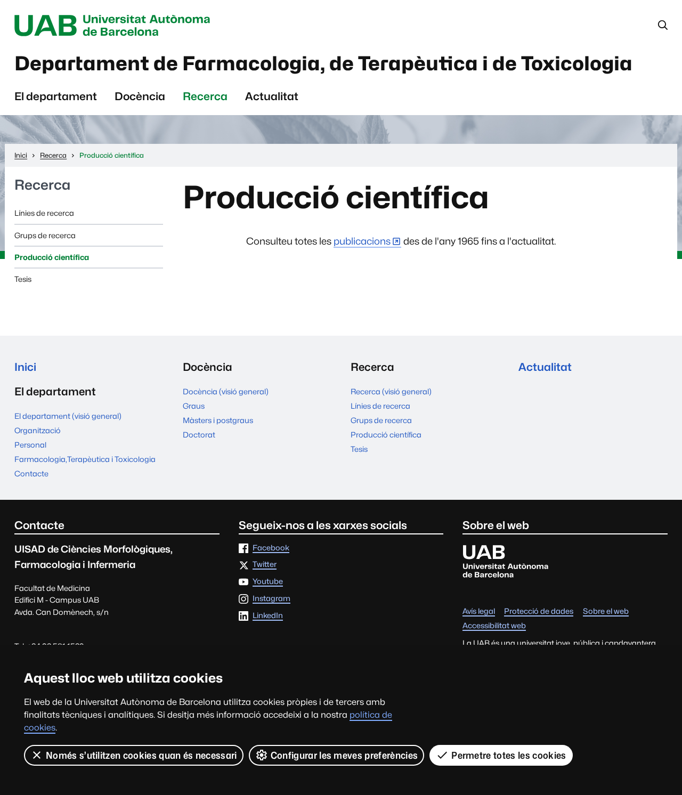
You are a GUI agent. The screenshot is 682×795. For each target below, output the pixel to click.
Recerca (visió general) (391, 391)
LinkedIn (268, 616)
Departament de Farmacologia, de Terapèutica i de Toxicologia (323, 63)
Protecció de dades (538, 611)
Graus (194, 405)
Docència (140, 96)
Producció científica (51, 257)
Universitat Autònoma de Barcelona (115, 25)
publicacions (362, 241)
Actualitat (271, 96)
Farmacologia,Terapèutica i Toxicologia (85, 459)
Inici (25, 367)
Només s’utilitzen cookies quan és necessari (141, 755)
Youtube (268, 582)
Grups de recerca (45, 235)
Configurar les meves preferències (344, 755)
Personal (30, 444)
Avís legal (478, 611)
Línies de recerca (44, 212)
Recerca (205, 96)
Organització (37, 430)
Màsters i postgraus (218, 420)
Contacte (31, 473)
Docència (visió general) (226, 391)
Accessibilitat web (494, 626)
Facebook (271, 548)
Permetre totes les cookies (508, 755)
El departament (55, 96)
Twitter (265, 564)
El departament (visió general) (67, 415)
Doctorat (199, 434)
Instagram (271, 599)
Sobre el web (606, 611)
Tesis (22, 278)
